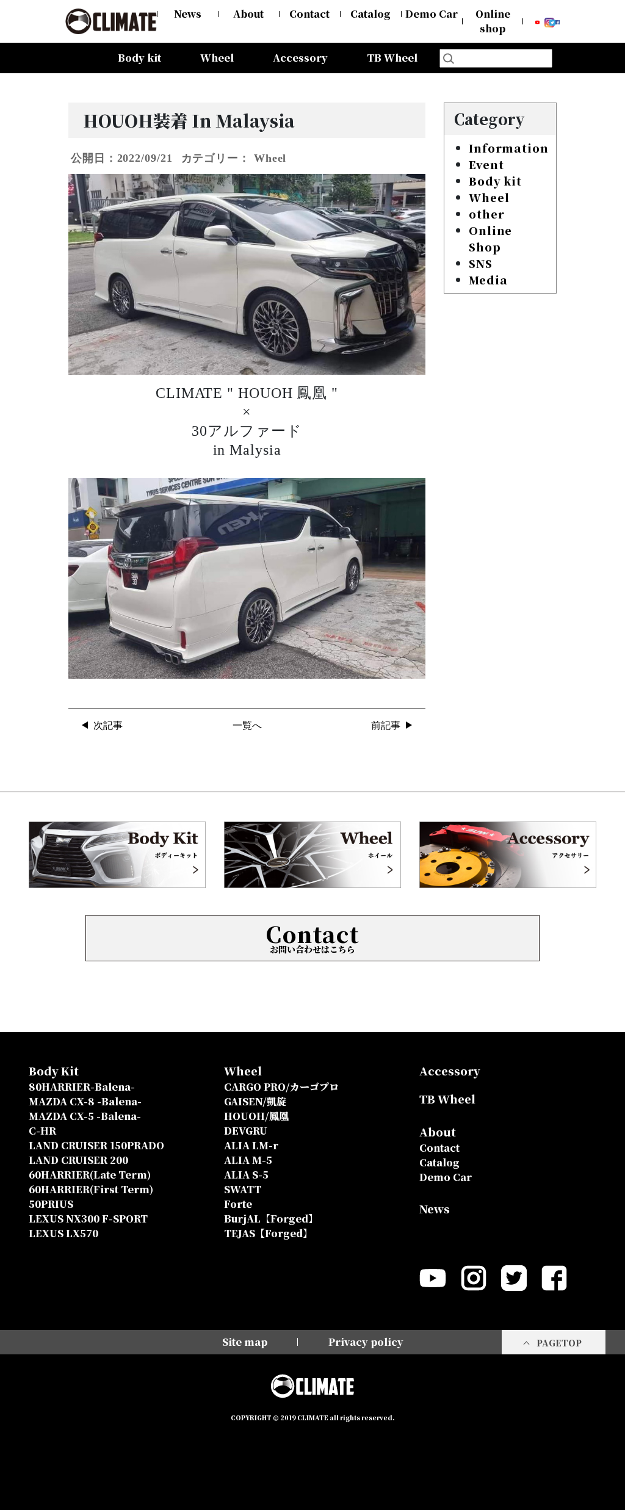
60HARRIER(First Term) (91, 1189)
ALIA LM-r (251, 1145)
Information (509, 148)
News (187, 14)
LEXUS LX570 (63, 1233)
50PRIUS (51, 1204)
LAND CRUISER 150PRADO (96, 1145)
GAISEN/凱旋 (255, 1101)
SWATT (242, 1189)
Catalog (370, 14)
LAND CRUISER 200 (78, 1160)
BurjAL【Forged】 (271, 1219)
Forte (238, 1204)
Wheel (489, 197)
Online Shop (490, 238)
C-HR (42, 1131)
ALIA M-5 (248, 1160)
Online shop (492, 21)
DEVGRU (245, 1131)
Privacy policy (365, 1342)
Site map (244, 1342)
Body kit (495, 181)
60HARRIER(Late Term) (90, 1175)
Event (486, 164)
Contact (309, 14)
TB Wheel (392, 58)
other (487, 214)
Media (488, 279)
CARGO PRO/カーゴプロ (281, 1087)
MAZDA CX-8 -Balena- (85, 1101)
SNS (481, 263)
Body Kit (54, 1070)
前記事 (385, 725)
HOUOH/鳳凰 (256, 1116)
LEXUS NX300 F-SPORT (88, 1219)
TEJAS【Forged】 (268, 1233)
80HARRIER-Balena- (82, 1087)
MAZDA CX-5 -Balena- (85, 1116)
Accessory (300, 58)
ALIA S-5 (246, 1175)
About (248, 14)
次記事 (108, 725)
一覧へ (247, 725)
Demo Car (431, 14)
